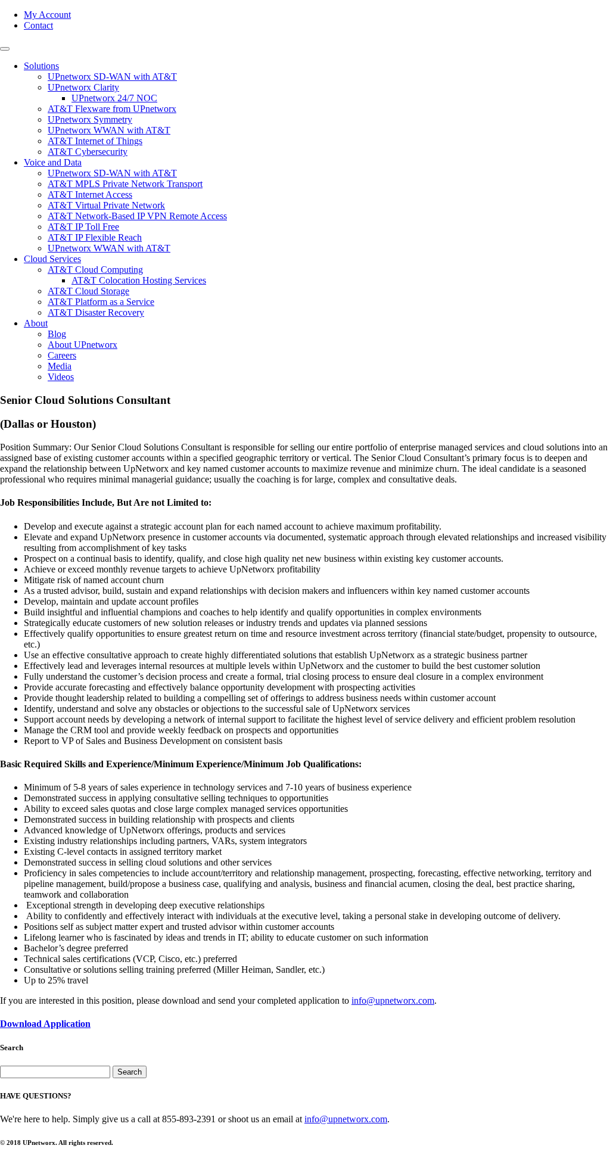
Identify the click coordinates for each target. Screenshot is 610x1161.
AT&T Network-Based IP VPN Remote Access (137, 216)
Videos (61, 377)
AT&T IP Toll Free (83, 227)
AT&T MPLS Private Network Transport (125, 184)
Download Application (45, 1024)
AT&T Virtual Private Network (106, 205)
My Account (47, 15)
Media (59, 366)
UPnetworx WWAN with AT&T (109, 130)
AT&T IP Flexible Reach (95, 237)
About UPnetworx (82, 345)
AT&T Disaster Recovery (96, 312)
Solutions (41, 66)
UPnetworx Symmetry (90, 119)
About (36, 323)
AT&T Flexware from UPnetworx (112, 109)
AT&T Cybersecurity (87, 152)
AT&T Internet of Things (95, 141)
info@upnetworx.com (392, 1000)
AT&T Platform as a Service (101, 302)
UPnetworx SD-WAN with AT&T (112, 76)
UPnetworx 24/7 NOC (114, 98)
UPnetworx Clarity (83, 87)
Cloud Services (52, 259)
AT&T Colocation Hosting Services (138, 280)
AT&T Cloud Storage (88, 291)
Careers (62, 355)
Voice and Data (53, 162)
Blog (57, 334)
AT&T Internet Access (90, 194)
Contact (38, 25)
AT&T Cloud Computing (95, 269)
